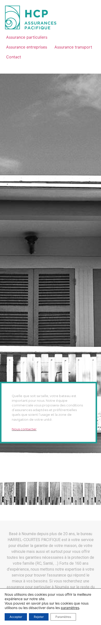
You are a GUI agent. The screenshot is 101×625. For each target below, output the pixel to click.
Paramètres (63, 617)
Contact (13, 56)
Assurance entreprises (26, 47)
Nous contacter (24, 429)
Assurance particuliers (26, 37)
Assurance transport (73, 47)
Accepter (16, 617)
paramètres (70, 608)
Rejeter (39, 617)
